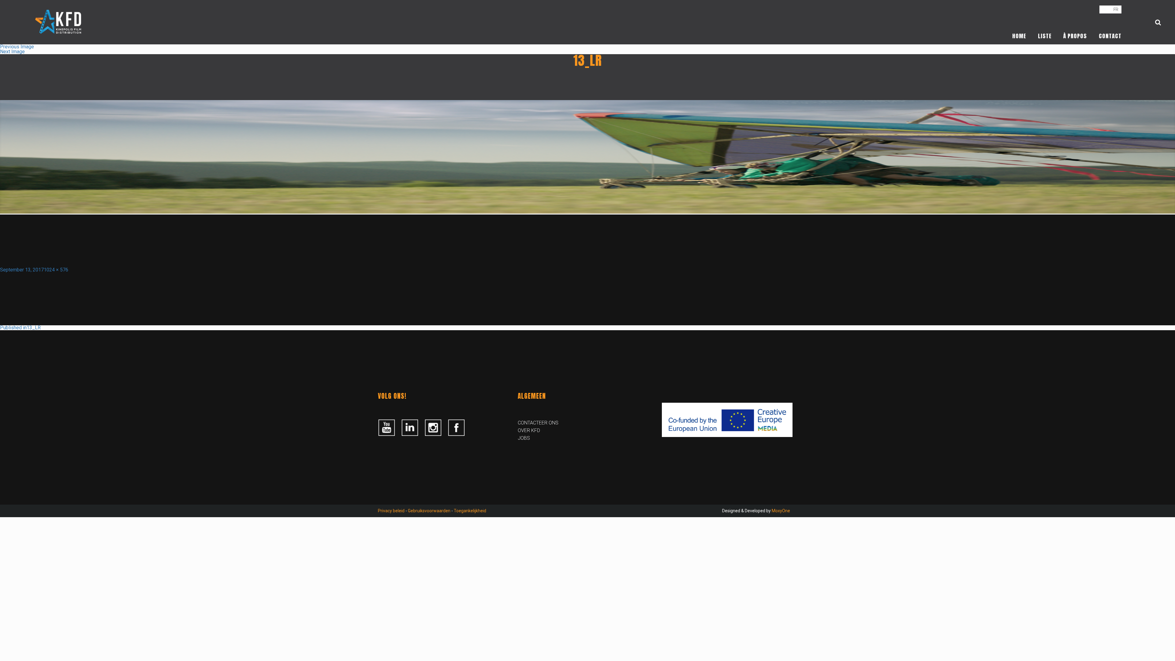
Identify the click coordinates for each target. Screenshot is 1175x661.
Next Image (12, 51)
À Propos (1075, 36)
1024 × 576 (56, 270)
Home (1019, 36)
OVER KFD (529, 430)
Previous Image (17, 47)
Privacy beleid (391, 510)
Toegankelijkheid (470, 510)
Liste (1045, 36)
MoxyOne (781, 510)
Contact (1110, 36)
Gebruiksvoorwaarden (429, 510)
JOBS (524, 438)
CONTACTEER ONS (538, 423)
